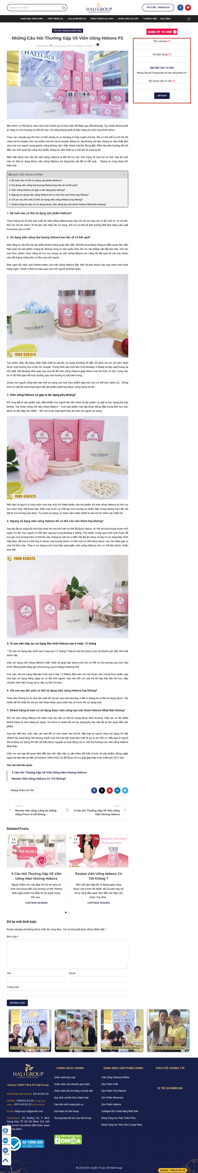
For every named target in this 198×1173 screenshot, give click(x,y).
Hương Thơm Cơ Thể (22, 790)
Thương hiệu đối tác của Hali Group (73, 1118)
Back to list (67, 810)
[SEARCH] (63, 7)
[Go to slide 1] (66, 912)
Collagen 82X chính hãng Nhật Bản (119, 1111)
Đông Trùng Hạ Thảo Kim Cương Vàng (121, 1124)
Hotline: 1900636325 (158, 7)
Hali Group (116, 1167)
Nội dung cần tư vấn (162, 80)
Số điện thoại (162, 54)
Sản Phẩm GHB (109, 1084)
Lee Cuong (59, 45)
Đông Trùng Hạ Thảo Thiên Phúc (118, 1118)
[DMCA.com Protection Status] (68, 1139)
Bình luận (13, 936)
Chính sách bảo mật (64, 1077)
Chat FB (6, 1154)
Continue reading (36, 902)
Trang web (13, 987)
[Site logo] (99, 7)
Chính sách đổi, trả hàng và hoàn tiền (73, 1090)
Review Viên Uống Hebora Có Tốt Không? (39, 778)
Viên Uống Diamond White (115, 1077)
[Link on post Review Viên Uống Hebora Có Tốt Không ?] (98, 851)
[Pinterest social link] (110, 790)
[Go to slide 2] (69, 912)
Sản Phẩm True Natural (113, 1090)
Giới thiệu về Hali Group (66, 1111)
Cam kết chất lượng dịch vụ (68, 1104)
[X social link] (102, 790)
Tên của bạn (162, 41)
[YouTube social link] (188, 7)
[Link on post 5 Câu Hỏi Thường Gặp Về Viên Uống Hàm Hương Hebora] (36, 851)
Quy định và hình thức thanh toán (71, 1097)
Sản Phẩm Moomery (112, 1097)
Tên (9, 973)
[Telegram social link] (125, 790)
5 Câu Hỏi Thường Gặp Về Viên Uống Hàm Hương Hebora (49, 772)
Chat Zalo (6, 1144)
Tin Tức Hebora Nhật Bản (68, 30)
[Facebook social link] (180, 7)
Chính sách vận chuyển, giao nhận (72, 1084)
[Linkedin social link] (117, 790)
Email (72, 973)
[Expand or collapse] (124, 175)
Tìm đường (7, 1134)
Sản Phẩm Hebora (111, 1104)
